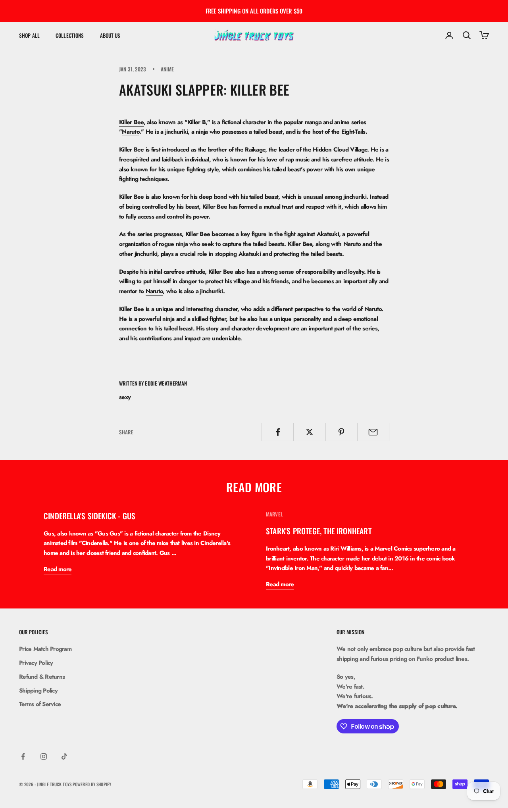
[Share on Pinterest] (341, 432)
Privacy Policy (36, 662)
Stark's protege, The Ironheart (318, 531)
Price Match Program (45, 649)
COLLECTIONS (70, 35)
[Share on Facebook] (277, 432)
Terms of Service (40, 704)
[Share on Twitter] (309, 432)
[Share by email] (373, 432)
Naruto (130, 131)
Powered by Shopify (92, 784)
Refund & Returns (42, 676)
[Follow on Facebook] (23, 756)
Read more (57, 569)
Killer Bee (131, 122)
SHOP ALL (29, 35)
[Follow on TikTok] (64, 756)
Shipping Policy (38, 690)
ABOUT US (110, 35)
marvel (274, 514)
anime (167, 69)
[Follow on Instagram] (44, 756)
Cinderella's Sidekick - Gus (89, 516)
